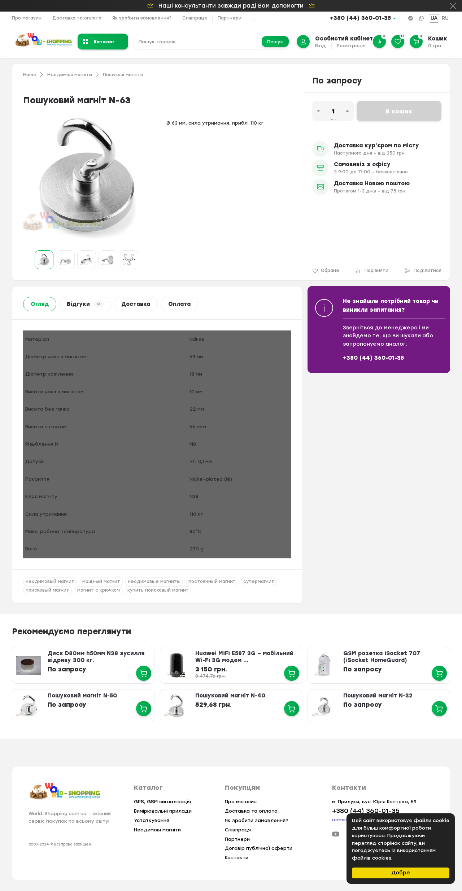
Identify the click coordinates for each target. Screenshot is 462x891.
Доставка (135, 304)
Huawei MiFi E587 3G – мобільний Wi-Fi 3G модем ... (244, 656)
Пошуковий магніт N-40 (230, 695)
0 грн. (435, 45)
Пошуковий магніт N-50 (82, 695)
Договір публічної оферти (258, 848)
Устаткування (151, 820)
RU (445, 18)
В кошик (399, 111)
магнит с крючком (98, 590)
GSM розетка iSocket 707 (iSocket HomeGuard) (381, 656)
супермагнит (258, 581)
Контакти (236, 857)
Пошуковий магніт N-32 (378, 695)
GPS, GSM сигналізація (162, 801)
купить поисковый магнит (158, 590)
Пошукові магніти (123, 74)
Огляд (40, 304)
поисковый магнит (47, 590)
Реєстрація (351, 45)
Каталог (104, 41)
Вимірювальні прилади (163, 811)
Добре (400, 873)
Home (29, 74)
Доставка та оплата (76, 18)
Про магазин (27, 18)
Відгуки (83, 304)
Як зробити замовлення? (141, 18)
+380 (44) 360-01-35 (360, 18)
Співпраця (194, 18)
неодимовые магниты (154, 581)
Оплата (179, 304)
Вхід (320, 45)
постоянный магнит (212, 581)
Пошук (275, 41)
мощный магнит (101, 581)
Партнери (229, 18)
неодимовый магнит (50, 581)
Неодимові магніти (69, 74)
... (254, 18)
